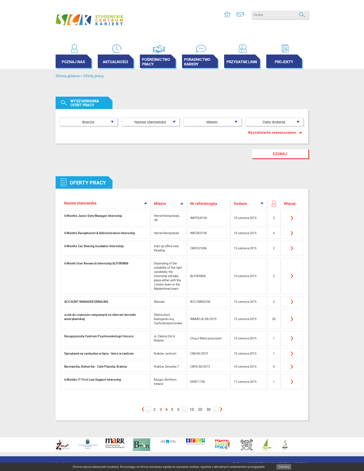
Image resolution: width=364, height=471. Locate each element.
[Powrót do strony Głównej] (227, 14)
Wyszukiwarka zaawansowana (272, 133)
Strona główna (68, 76)
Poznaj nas (73, 62)
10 (192, 409)
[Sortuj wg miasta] (181, 203)
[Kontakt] (240, 14)
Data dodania (274, 122)
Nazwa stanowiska (150, 122)
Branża (88, 122)
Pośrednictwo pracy (156, 61)
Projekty (284, 62)
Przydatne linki (241, 62)
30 (208, 409)
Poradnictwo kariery (197, 61)
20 (200, 409)
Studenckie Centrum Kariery (89, 20)
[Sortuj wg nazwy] (145, 203)
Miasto (212, 122)
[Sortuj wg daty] (262, 203)
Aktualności (115, 62)
